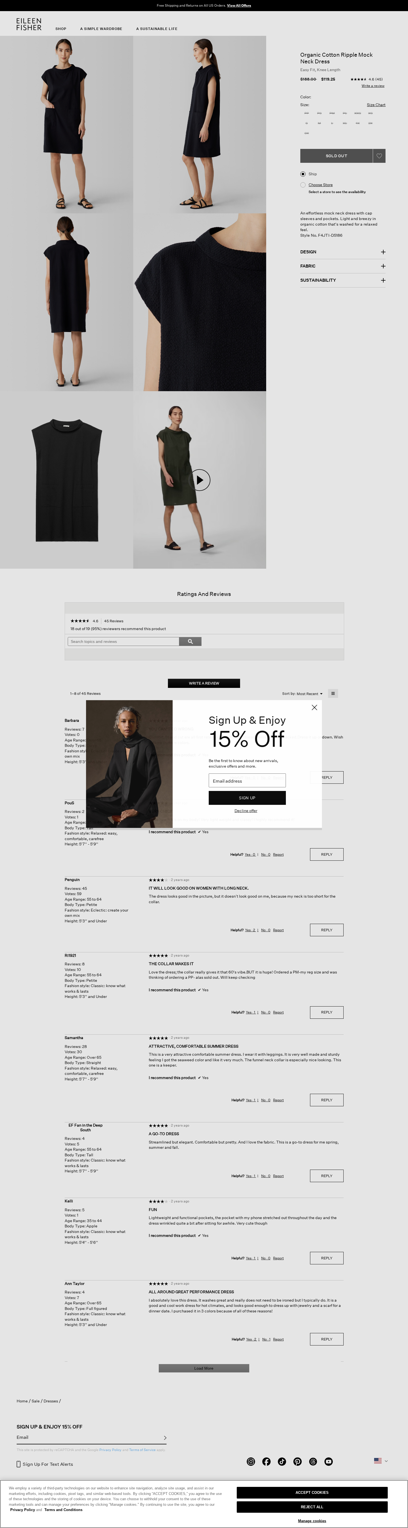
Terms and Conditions (63, 1510)
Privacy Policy (26, 1510)
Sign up (247, 797)
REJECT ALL (312, 1507)
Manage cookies (312, 1521)
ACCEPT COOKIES (312, 1492)
